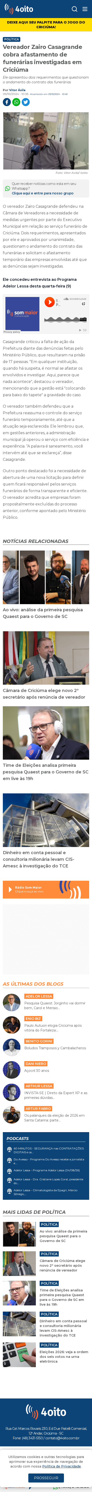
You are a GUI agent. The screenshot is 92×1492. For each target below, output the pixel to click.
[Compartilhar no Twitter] (26, 102)
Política (11, 39)
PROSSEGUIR (46, 1478)
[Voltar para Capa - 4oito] (27, 9)
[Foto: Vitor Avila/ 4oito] (46, 141)
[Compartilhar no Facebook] (7, 102)
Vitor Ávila (17, 90)
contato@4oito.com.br (62, 1438)
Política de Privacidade (61, 1466)
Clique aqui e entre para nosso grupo (43, 193)
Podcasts (18, 1138)
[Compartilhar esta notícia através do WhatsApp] (16, 102)
